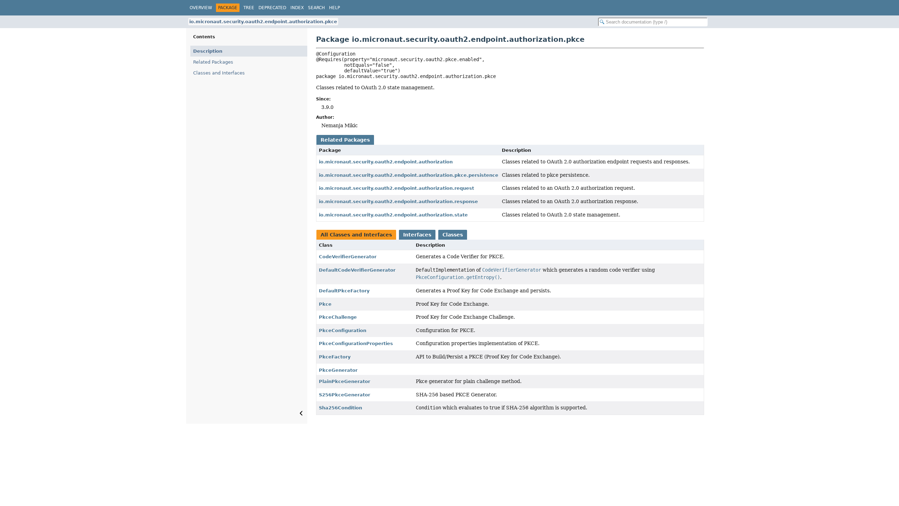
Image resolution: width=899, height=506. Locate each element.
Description (207, 51)
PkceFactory (334, 356)
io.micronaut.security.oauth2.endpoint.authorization (386, 161)
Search (316, 7)
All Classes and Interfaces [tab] (356, 235)
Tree (248, 7)
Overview (201, 7)
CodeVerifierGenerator (347, 256)
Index (297, 7)
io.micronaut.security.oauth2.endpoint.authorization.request (396, 188)
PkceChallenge (338, 317)
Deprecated (272, 7)
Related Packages (213, 62)
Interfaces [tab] (417, 235)
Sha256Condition (340, 407)
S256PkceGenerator (344, 394)
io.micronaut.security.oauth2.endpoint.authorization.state (393, 215)
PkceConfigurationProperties (356, 343)
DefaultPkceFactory (344, 290)
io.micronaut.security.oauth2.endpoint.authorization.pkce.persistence (408, 175)
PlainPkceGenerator (344, 381)
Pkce (325, 304)
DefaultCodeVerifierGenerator (357, 270)
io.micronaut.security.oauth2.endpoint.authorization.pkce (263, 21)
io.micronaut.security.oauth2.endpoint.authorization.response (398, 201)
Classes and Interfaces (219, 73)
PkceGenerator (338, 370)
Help (334, 7)
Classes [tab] (452, 235)
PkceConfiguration (342, 330)
